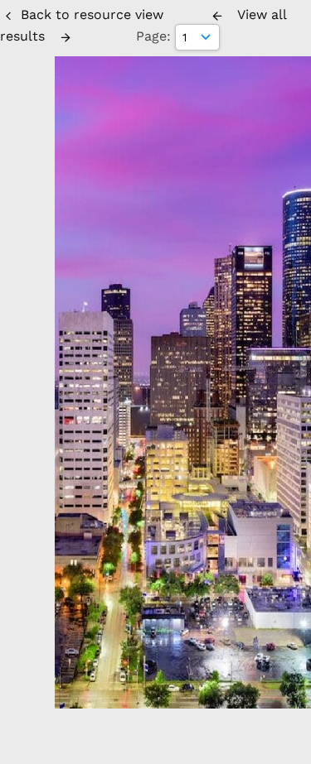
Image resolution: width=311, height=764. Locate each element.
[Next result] (65, 37)
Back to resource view (92, 14)
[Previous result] (217, 15)
